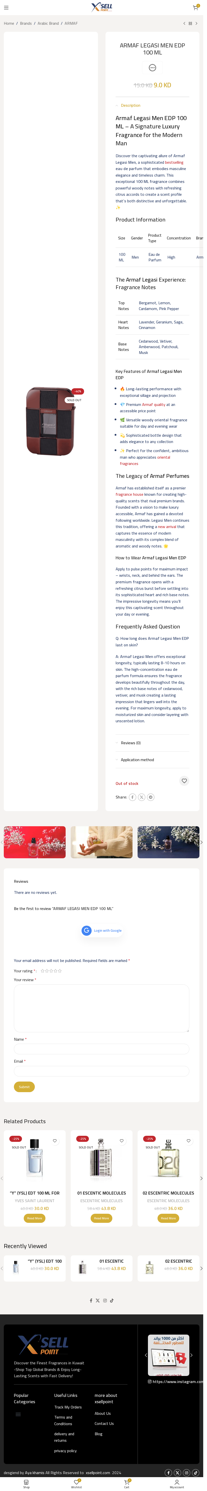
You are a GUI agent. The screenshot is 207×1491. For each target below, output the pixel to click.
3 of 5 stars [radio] (51, 971)
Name (20, 1039)
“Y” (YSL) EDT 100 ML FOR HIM (35, 1196)
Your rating (24, 971)
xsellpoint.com (98, 1472)
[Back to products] (190, 24)
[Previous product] (184, 24)
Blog (98, 1434)
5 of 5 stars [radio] (60, 971)
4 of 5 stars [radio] (55, 971)
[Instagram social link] (104, 1300)
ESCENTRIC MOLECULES (101, 1200)
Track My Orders (68, 1407)
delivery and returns (64, 1437)
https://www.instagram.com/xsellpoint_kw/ (171, 1381)
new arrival (167, 526)
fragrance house (129, 494)
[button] (201, 842)
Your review (25, 980)
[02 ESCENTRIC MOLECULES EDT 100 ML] (168, 1161)
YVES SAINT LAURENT (35, 1200)
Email (20, 1061)
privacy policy (65, 1450)
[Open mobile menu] (6, 8)
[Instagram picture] (168, 1355)
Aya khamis (35, 1472)
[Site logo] (101, 7)
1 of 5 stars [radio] (42, 971)
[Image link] (43, 1344)
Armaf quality (153, 404)
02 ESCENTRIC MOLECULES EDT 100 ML (168, 1196)
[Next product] (196, 24)
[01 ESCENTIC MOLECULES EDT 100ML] (101, 1161)
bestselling (174, 162)
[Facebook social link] (132, 797)
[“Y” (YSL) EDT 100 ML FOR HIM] (35, 1161)
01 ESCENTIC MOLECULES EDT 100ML (101, 1196)
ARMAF (71, 23)
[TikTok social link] (111, 1300)
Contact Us (104, 1423)
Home (9, 23)
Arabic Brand (48, 23)
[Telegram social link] (150, 797)
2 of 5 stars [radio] (47, 971)
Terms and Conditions (63, 1420)
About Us (103, 1413)
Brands (26, 23)
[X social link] (141, 797)
